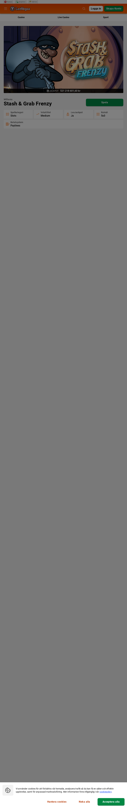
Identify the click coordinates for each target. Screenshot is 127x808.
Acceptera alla (111, 801)
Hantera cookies (57, 801)
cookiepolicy (106, 792)
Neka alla (84, 801)
